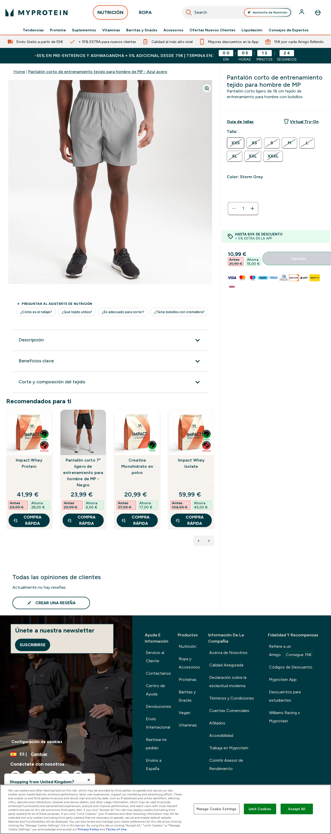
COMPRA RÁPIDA (32, 520)
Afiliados (217, 723)
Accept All (296, 809)
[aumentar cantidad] (252, 208)
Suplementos (84, 30)
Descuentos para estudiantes (285, 696)
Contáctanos (158, 673)
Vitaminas (111, 30)
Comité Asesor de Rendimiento (226, 764)
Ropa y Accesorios (189, 663)
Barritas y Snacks (141, 30)
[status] (243, 208)
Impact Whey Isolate (191, 463)
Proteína (58, 30)
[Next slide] (213, 481)
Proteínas (188, 679)
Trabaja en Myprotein (228, 748)
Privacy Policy (88, 829)
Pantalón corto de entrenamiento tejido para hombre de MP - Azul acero (97, 71)
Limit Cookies (260, 809)
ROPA (145, 12)
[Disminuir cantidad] (233, 208)
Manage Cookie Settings (217, 809)
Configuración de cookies (36, 741)
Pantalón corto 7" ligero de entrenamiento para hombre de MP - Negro (83, 472)
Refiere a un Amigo (290, 650)
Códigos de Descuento (290, 667)
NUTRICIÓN (110, 12)
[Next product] (209, 541)
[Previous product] (198, 541)
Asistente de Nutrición (270, 12)
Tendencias (33, 30)
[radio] (235, 143)
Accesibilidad (221, 735)
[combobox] (237, 12)
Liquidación (252, 30)
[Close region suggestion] (89, 780)
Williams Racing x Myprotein (284, 716)
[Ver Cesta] (318, 12)
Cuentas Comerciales (229, 710)
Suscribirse (33, 645)
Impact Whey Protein (29, 463)
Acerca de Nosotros (228, 652)
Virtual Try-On (304, 121)
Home (19, 71)
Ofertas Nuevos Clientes (212, 30)
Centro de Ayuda (155, 690)
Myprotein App (283, 679)
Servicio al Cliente (155, 656)
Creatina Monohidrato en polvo (137, 466)
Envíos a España (153, 764)
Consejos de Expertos (289, 30)
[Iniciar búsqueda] (188, 12)
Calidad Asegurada (226, 665)
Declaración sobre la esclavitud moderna (227, 681)
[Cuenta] (302, 12)
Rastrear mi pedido (156, 743)
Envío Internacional (158, 723)
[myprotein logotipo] (36, 12)
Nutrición (187, 646)
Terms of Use (116, 829)
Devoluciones (158, 706)
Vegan (184, 712)
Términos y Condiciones (231, 698)
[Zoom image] (207, 88)
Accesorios (173, 30)
